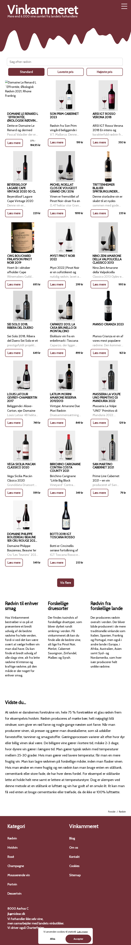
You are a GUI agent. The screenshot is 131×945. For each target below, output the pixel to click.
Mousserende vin (19, 875)
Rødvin (12, 838)
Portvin (12, 884)
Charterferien (35, 928)
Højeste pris (104, 72)
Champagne (16, 866)
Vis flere (65, 583)
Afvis (52, 938)
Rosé (11, 857)
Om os (73, 847)
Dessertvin (14, 893)
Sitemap (75, 875)
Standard (26, 72)
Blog (72, 838)
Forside (111, 811)
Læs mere (14, 143)
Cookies (74, 866)
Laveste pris (66, 72)
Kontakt (74, 857)
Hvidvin (13, 847)
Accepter (78, 938)
